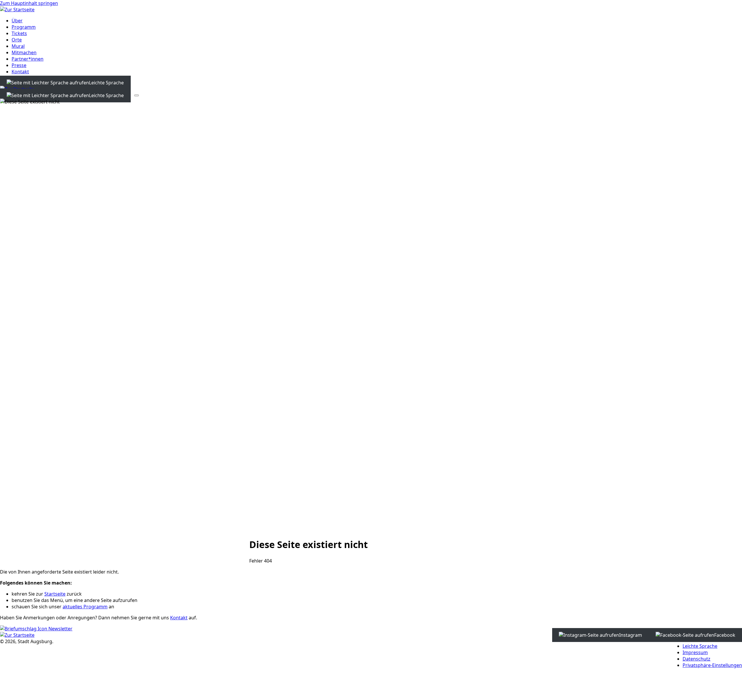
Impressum (695, 652)
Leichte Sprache (700, 646)
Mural (18, 46)
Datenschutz (696, 659)
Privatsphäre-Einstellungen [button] (712, 665)
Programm (24, 27)
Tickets (19, 33)
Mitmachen (24, 52)
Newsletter (59, 628)
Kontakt (20, 71)
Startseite (55, 594)
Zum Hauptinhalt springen (29, 3)
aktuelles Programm (85, 606)
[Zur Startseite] (17, 9)
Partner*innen (27, 59)
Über (17, 20)
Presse (19, 65)
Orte (17, 40)
